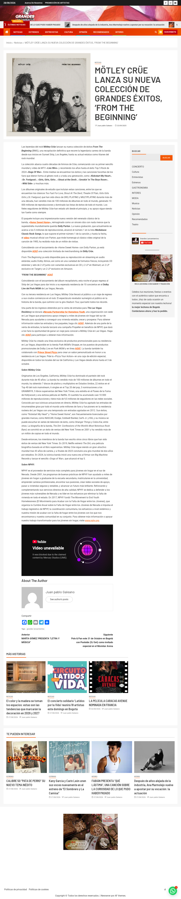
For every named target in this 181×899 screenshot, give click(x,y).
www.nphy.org (92, 520)
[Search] (156, 32)
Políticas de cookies (39, 889)
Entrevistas (51, 32)
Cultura (68, 32)
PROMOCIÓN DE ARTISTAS (57, 3)
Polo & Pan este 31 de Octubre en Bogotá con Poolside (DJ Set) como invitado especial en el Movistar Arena (92, 640)
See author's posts (59, 599)
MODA (135, 198)
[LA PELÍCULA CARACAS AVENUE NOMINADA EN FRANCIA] (108, 677)
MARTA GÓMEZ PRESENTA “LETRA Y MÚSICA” (40, 638)
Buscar (136, 151)
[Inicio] (6, 32)
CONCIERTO (138, 166)
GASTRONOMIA (140, 187)
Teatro (135, 224)
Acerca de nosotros (33, 3)
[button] (173, 891)
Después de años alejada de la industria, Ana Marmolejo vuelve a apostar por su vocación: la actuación (85, 25)
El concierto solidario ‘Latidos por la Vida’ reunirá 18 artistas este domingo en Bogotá (66, 705)
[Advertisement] (32, 846)
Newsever (105, 895)
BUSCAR (166, 158)
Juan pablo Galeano (105, 126)
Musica (135, 203)
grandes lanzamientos (35, 629)
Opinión (83, 32)
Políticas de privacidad (15, 889)
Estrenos (34, 32)
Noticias (17, 32)
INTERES (119, 32)
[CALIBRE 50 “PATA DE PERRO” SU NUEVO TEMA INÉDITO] (26, 757)
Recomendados (101, 32)
